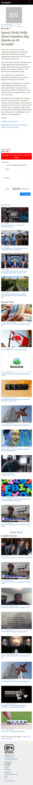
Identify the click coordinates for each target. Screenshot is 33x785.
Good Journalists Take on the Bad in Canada (14, 349)
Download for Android (10, 759)
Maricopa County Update (8, 475)
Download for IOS (9, 757)
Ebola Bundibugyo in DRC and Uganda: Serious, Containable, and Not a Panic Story (14, 249)
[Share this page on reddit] (9, 28)
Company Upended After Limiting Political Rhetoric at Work (16, 374)
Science (8, 447)
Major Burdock (7, 24)
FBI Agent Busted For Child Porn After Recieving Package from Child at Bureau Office (15, 499)
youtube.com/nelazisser (9, 121)
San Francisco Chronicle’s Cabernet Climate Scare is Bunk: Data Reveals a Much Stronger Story (14, 295)
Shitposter (7, 766)
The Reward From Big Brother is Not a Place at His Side (15, 656)
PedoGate (9, 497)
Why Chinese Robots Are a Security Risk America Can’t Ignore (12, 226)
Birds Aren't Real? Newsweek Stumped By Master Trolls (15, 525)
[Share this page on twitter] (2, 28)
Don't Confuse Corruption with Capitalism (13, 731)
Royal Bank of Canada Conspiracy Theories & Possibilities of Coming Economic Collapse (14, 706)
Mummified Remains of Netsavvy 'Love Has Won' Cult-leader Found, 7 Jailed (15, 400)
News (20, 24)
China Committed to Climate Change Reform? (14, 631)
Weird (7, 322)
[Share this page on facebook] (3, 28)
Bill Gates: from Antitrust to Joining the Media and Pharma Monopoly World (15, 449)
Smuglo (6, 767)
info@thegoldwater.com (11, 774)
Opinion (11, 322)
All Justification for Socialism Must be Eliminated (15, 425)
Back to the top (9, 781)
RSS (5, 778)
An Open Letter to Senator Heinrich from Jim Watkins (16, 557)
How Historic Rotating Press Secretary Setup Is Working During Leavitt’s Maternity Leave (14, 271)
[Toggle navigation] (29, 2)
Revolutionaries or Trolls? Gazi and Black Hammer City (15, 324)
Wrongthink (7, 769)
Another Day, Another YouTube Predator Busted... (15, 607)
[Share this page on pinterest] (7, 28)
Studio (14, 322)
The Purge (9, 654)
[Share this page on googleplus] (5, 28)
